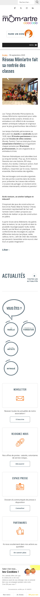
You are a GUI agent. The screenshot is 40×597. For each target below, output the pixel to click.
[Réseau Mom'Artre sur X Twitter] (21, 8)
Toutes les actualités (32, 280)
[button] (31, 45)
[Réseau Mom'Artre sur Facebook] (15, 8)
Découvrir (20, 464)
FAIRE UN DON (16, 34)
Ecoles (4, 55)
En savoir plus (20, 553)
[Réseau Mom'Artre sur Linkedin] (32, 8)
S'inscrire (20, 419)
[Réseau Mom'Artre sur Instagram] (26, 8)
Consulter (20, 508)
